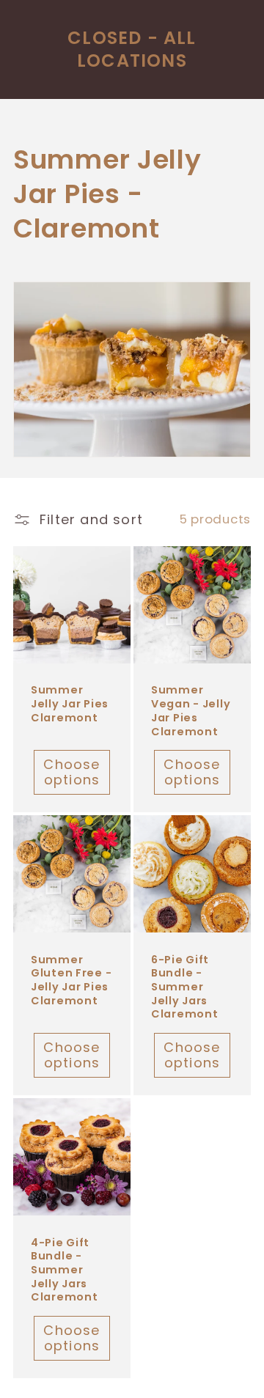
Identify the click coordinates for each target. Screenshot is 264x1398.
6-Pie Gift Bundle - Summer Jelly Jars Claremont (184, 987)
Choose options (71, 772)
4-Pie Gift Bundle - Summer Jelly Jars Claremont (64, 1270)
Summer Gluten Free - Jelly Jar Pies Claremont (71, 980)
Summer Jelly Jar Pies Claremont (70, 703)
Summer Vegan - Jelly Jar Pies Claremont (190, 710)
